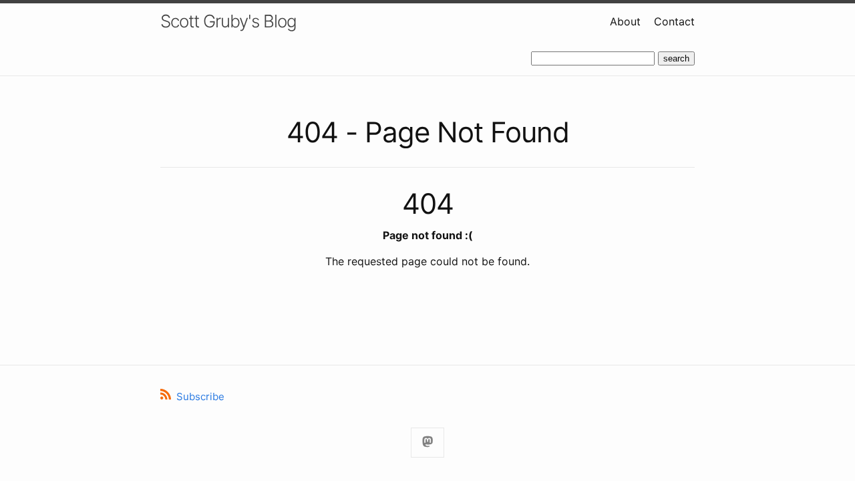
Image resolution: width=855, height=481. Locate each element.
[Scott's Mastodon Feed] (427, 443)
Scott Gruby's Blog (228, 21)
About (625, 21)
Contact (674, 21)
